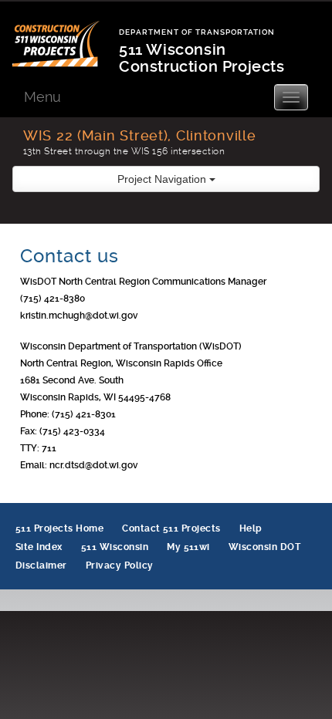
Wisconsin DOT (264, 547)
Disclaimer (41, 565)
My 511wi (188, 547)
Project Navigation (163, 179)
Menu (42, 97)
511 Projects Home (59, 528)
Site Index (39, 547)
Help (251, 528)
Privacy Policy (120, 565)
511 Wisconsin (114, 547)
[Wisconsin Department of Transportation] (65, 34)
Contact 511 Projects (171, 528)
